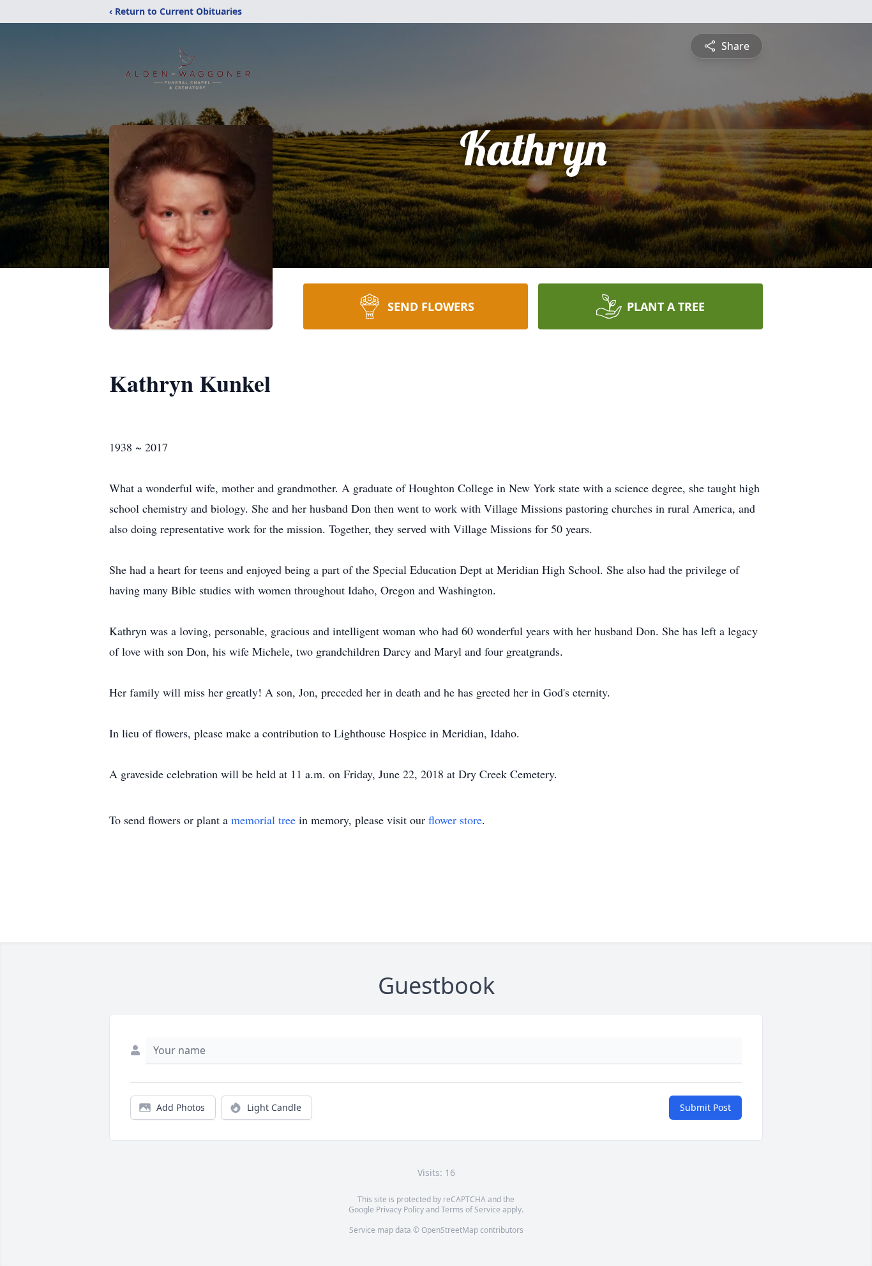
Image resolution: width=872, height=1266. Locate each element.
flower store (455, 819)
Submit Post (705, 1107)
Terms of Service (470, 1209)
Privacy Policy (400, 1209)
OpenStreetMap (449, 1230)
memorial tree (263, 819)
